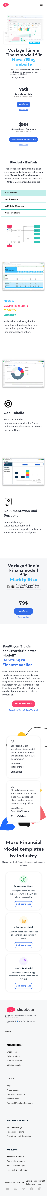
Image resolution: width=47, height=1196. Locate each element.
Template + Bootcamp (23, 139)
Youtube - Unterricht (16, 1094)
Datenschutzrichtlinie (14, 1182)
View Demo (23, 110)
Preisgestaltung (13, 1056)
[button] (41, 5)
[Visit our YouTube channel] (7, 1190)
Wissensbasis (13, 1090)
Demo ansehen (23, 617)
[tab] (23, 193)
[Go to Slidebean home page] (5, 5)
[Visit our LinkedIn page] (15, 1190)
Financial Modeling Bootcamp (20, 1103)
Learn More (23, 145)
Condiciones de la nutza (31, 1182)
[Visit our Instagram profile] (40, 1190)
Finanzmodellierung (15, 1132)
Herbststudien (13, 1099)
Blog (9, 1086)
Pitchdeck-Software (15, 1157)
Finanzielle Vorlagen (16, 1161)
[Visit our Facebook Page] (32, 1190)
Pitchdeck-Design (14, 1128)
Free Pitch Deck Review (17, 1170)
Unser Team (12, 1052)
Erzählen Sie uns (14, 1061)
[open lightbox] (23, 235)
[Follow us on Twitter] (23, 1190)
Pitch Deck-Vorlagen (16, 1166)
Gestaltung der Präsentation (19, 1136)
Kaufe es (23, 104)
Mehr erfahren (23, 704)
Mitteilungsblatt (14, 1065)
